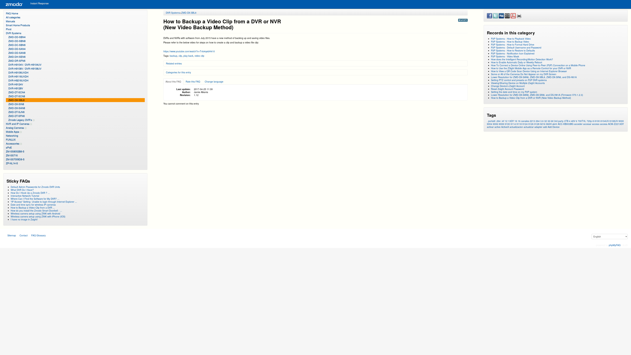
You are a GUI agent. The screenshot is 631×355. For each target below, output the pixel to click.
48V (573, 121)
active (497, 127)
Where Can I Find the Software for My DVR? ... (35, 198)
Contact (24, 235)
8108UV (613, 121)
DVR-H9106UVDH (18, 72)
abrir (554, 124)
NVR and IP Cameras (18, 123)
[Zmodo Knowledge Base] (14, 4)
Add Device (554, 127)
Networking (12, 135)
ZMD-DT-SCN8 (16, 96)
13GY (511, 121)
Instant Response (39, 3)
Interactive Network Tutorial (25, 195)
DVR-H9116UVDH (18, 76)
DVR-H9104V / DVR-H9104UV (24, 64)
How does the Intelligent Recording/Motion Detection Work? (522, 59)
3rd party (558, 121)
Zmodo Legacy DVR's (20, 119)
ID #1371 (463, 20)
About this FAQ (173, 81)
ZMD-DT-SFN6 (16, 116)
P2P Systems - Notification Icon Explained (512, 53)
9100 (507, 124)
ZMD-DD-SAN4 (16, 48)
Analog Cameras (15, 127)
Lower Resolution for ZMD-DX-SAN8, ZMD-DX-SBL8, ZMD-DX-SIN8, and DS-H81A (534, 77)
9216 (542, 124)
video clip (199, 55)
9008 (501, 124)
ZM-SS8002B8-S (15, 151)
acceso (595, 124)
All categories (13, 17)
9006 (495, 124)
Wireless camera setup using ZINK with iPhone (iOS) (38, 216)
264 (538, 121)
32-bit (550, 121)
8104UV (604, 121)
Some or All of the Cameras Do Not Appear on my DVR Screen (523, 74)
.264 (498, 121)
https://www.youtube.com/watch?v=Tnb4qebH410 (189, 51)
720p (589, 121)
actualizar (529, 127)
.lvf (502, 121)
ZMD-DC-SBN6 (16, 45)
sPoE (9, 147)
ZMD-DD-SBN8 (16, 41)
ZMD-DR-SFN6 (16, 60)
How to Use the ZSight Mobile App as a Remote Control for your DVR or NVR (531, 68)
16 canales (523, 121)
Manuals (10, 21)
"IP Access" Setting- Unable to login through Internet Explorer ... (44, 201)
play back (188, 55)
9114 (513, 124)
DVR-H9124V (15, 84)
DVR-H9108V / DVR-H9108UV (24, 68)
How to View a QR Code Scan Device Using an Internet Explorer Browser (529, 71)
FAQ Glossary (38, 235)
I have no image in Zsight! (24, 219)
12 (506, 121)
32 (545, 121)
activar (490, 127)
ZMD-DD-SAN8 (16, 52)
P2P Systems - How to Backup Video (510, 41)
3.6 (542, 121)
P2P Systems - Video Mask (505, 56)
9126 (531, 124)
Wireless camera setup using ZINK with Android (35, 213)
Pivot (8, 29)
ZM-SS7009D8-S (15, 159)
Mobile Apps (13, 131)
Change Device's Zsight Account (508, 86)
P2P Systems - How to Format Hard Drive (512, 44)
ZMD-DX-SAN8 (16, 108)
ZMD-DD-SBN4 (16, 37)
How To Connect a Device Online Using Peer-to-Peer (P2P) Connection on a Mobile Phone (538, 65)
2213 (532, 121)
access (603, 124)
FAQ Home (12, 13)
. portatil (491, 121)
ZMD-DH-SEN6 (16, 56)
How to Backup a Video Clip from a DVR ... (33, 207)
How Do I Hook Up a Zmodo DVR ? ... (30, 192)
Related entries (174, 63)
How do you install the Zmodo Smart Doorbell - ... (36, 210)
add (545, 127)
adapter (538, 127)
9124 (525, 124)
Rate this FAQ (193, 81)
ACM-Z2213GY (616, 124)
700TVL (582, 121)
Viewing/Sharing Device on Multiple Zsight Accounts (518, 83)
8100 (597, 121)
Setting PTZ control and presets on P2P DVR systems (519, 80)
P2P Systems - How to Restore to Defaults (513, 50)
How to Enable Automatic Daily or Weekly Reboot (516, 62)
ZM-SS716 (12, 155)
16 (515, 121)
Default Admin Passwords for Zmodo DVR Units (35, 187)
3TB (566, 121)
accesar (587, 124)
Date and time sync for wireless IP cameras (33, 204)
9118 (519, 124)
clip (180, 55)
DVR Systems (13, 33)
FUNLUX (11, 139)
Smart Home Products (18, 25)
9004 (489, 124)
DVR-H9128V (15, 88)
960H (549, 124)
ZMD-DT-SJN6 (16, 112)
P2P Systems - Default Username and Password (516, 47)
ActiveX (505, 127)
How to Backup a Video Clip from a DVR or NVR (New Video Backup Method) (531, 97)
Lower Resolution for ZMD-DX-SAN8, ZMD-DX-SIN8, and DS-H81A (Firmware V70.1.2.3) (537, 94)
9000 (621, 121)
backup (173, 55)
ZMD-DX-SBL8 (16, 100)
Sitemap (11, 235)
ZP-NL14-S (12, 163)
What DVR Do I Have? (22, 189)
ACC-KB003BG (565, 124)
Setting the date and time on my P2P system (514, 92)
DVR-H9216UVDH (18, 80)
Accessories (13, 143)
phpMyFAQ (614, 245)
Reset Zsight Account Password (507, 89)
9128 (536, 124)
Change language (214, 81)
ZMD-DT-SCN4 (16, 92)
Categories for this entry (178, 72)
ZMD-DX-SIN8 (16, 104)
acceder (578, 124)
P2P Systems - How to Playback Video (511, 38)
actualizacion (516, 127)
